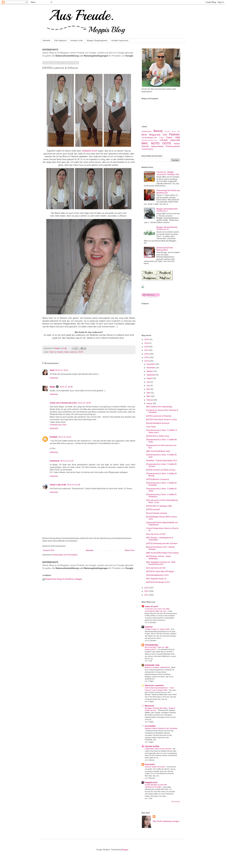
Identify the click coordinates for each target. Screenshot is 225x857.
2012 (146, 591)
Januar (149, 403)
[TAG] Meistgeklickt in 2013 (157, 575)
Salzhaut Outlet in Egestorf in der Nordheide (161, 728)
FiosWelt (53, 437)
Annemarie (54, 461)
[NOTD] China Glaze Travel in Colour (161, 419)
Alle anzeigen (175, 801)
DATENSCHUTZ (50, 49)
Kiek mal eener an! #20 (155, 534)
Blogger (125, 850)
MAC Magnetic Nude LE (156, 579)
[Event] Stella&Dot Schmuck (157, 423)
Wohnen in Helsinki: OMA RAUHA (157, 667)
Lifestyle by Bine (152, 746)
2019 (146, 343)
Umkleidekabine (147, 149)
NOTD (155, 143)
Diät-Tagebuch (60, 40)
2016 (146, 354)
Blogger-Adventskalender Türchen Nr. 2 (167, 210)
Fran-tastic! (150, 764)
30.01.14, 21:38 (73, 485)
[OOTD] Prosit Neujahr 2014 (157, 582)
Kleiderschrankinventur (150, 140)
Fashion (60, 352)
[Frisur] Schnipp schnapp (156, 513)
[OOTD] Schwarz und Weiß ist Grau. (161, 470)
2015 (146, 357)
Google (129, 55)
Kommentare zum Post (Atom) (65, 555)
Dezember (151, 364)
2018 (146, 347)
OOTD (80, 352)
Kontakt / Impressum (119, 40)
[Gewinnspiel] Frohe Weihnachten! (164, 249)
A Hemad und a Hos (58, 425)
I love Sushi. (151, 427)
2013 (146, 588)
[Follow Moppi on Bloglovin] (151, 297)
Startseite (46, 40)
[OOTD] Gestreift (153, 509)
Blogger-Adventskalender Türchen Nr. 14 (167, 228)
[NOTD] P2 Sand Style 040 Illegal (160, 571)
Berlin (144, 134)
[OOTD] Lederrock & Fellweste (158, 416)
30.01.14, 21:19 (66, 461)
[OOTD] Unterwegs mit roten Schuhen (161, 543)
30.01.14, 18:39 (66, 387)
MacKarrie (149, 706)
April (148, 393)
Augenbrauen (147, 131)
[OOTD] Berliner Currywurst (157, 479)
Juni (148, 386)
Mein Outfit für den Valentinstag (159, 407)
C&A (165, 134)
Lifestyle (164, 140)
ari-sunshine (150, 726)
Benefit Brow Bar (172, 131)
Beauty (158, 131)
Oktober (150, 371)
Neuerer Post (48, 550)
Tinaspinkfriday (151, 645)
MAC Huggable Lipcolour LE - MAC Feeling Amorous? (161, 563)
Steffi (52, 370)
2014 (146, 361)
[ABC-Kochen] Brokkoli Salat (158, 451)
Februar (150, 400)
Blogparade (154, 134)
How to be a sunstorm (154, 685)
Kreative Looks (77, 40)
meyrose (149, 627)
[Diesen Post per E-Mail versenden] (73, 348)
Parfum (177, 144)
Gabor (66, 352)
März (148, 396)
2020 (146, 339)
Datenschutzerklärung (67, 55)
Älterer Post (129, 550)
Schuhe (145, 146)
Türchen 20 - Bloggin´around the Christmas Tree (167, 173)
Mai (148, 389)
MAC (145, 143)
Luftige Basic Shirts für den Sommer (158, 749)
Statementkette (157, 146)
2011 (146, 595)
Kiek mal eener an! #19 (155, 568)
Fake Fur (52, 352)
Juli (148, 382)
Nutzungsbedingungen (96, 55)
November (151, 368)
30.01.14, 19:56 (84, 403)
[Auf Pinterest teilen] (84, 348)
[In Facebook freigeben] (82, 348)
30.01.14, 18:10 (61, 370)
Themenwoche (172, 146)
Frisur (161, 137)
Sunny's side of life (58, 485)
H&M (177, 137)
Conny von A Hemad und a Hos (63, 403)
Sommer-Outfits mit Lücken (155, 767)
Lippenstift (175, 140)
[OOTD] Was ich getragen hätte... (159, 506)
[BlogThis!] (76, 348)
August (149, 378)
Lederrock (73, 352)
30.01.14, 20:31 (64, 437)
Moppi (52, 387)
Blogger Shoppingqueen (97, 40)
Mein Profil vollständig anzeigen (166, 821)
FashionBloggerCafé (149, 137)
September (151, 375)
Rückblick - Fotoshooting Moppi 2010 (161, 460)
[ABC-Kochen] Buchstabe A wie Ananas (162, 553)
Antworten (54, 378)
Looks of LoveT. (151, 606)
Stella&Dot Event (89, 151)
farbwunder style (152, 665)
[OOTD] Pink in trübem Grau (157, 436)
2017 (146, 350)
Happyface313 (151, 782)
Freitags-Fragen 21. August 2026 (157, 629)
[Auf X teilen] (79, 348)
